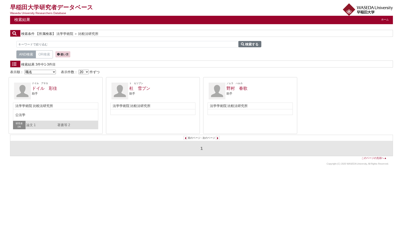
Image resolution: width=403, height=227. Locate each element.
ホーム (385, 19)
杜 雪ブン (139, 88)
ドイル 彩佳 (44, 88)
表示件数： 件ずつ (80, 72)
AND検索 (26, 54)
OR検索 (44, 54)
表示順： (17, 72)
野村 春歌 (236, 88)
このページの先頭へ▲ (374, 158)
